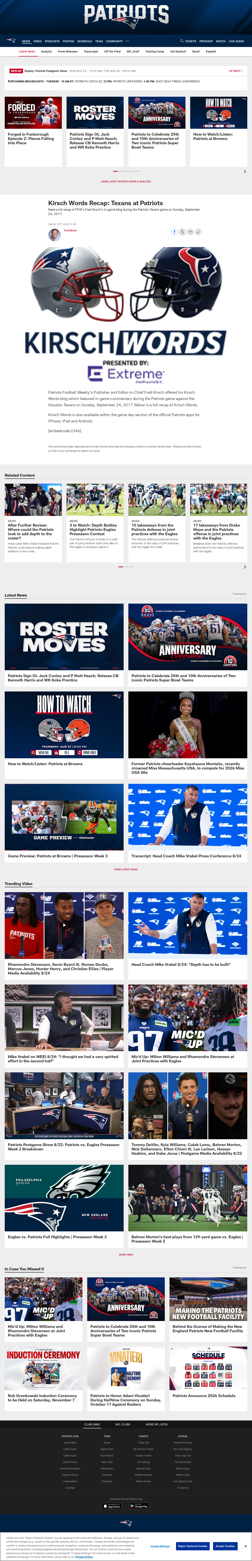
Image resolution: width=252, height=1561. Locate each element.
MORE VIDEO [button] (126, 1254)
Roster (107, 1442)
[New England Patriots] (126, 1524)
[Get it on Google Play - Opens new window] (139, 1508)
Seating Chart (143, 1468)
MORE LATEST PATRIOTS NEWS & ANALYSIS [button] (126, 181)
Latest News (70, 1442)
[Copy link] (198, 232)
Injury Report (107, 1455)
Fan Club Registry (182, 1449)
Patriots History (70, 1474)
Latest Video (70, 1449)
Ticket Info (143, 1442)
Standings (107, 1481)
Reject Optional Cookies (193, 1546)
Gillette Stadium (143, 1474)
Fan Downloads (183, 1462)
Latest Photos (70, 1462)
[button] (115, 171)
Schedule (107, 1474)
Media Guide (182, 1474)
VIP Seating (143, 1462)
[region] (126, 1546)
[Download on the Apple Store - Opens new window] (112, 1506)
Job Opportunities (183, 1481)
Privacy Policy (84, 1556)
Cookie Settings (160, 1546)
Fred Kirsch (70, 230)
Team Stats (107, 1462)
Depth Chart (107, 1449)
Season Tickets (143, 1455)
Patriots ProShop (183, 1442)
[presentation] (245, 172)
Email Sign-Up (183, 1455)
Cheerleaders (70, 1481)
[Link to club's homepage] (11, 40)
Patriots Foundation (70, 1468)
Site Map (70, 1487)
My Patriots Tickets (143, 1449)
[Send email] (190, 234)
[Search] (181, 40)
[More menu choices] (127, 40)
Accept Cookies (225, 1546)
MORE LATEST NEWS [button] (126, 869)
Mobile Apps (182, 1468)
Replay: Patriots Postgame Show (46, 71)
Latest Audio (70, 1455)
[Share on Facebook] (174, 234)
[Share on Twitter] (182, 234)
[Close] (245, 1546)
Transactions (107, 1468)
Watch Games (143, 1481)
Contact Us (183, 1487)
